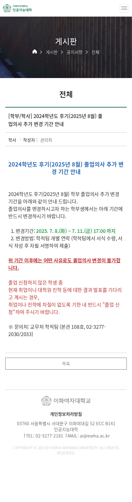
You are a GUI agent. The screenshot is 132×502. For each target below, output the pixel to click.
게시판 (52, 52)
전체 (95, 52)
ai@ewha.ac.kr (95, 436)
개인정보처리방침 (66, 414)
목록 (66, 363)
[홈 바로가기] (35, 51)
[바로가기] (17, 8)
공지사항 (75, 52)
